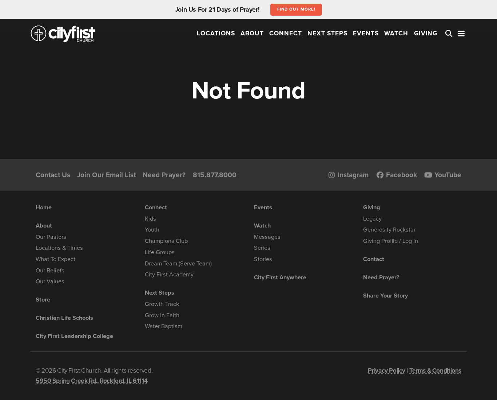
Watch (396, 33)
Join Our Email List (106, 175)
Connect (285, 33)
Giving (426, 33)
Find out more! (296, 9)
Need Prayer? (164, 175)
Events (366, 33)
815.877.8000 (214, 175)
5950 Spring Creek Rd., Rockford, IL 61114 (91, 381)
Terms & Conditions (435, 370)
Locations (216, 33)
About (252, 33)
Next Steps (327, 33)
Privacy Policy (386, 370)
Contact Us (53, 175)
